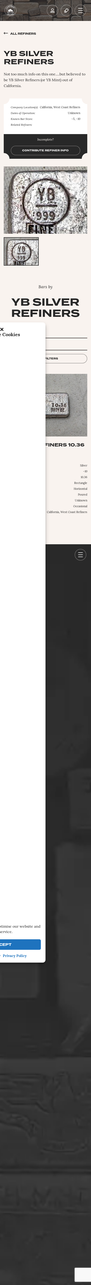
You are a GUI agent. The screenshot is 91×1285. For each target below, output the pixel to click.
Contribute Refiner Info (45, 150)
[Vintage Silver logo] (10, 10)
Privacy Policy (15, 956)
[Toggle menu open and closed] (80, 10)
